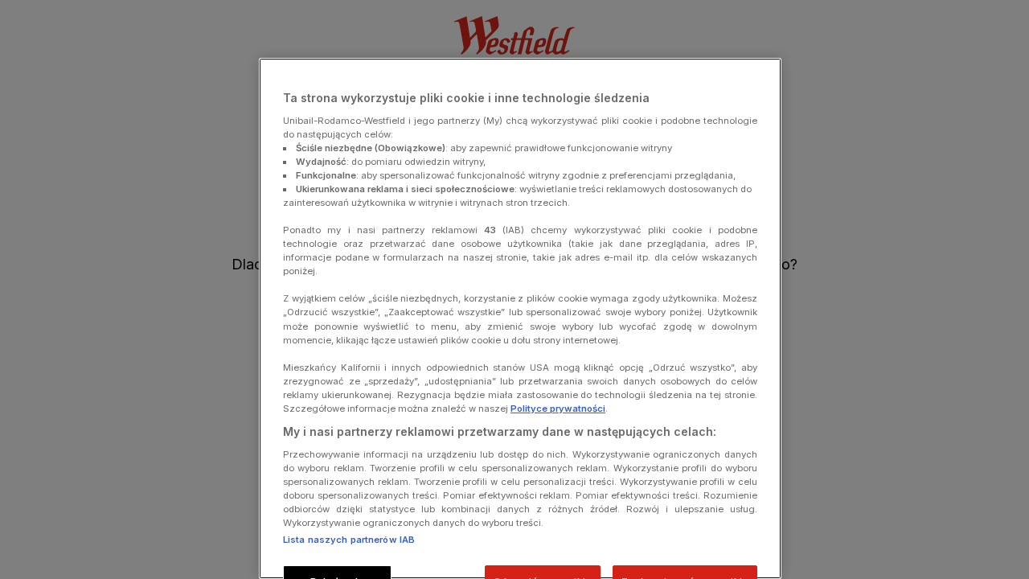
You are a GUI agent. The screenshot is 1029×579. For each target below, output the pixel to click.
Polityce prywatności (557, 408)
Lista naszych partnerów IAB (349, 539)
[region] (520, 318)
